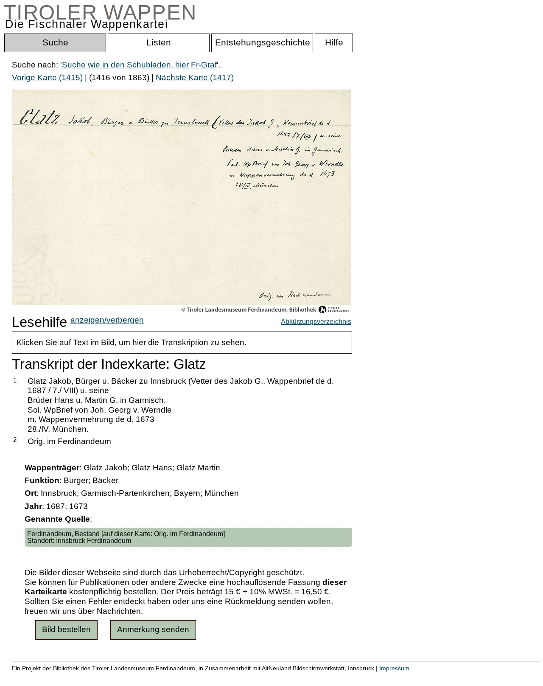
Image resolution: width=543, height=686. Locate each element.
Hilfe (413, 677)
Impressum (394, 668)
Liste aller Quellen (298, 677)
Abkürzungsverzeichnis (316, 321)
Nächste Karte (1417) (195, 77)
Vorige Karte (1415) (47, 77)
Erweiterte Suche (43, 677)
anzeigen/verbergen (107, 319)
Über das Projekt (367, 677)
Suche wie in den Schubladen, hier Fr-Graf (139, 64)
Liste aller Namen (227, 677)
